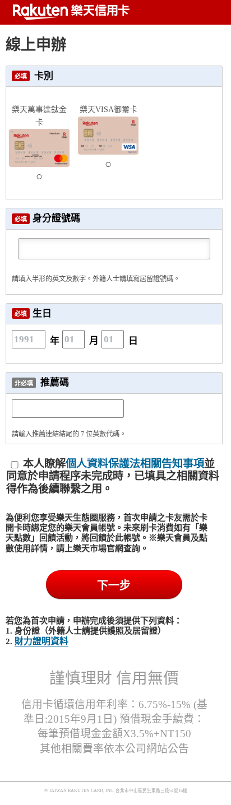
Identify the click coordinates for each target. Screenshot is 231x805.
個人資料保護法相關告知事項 (135, 463)
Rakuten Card (70, 12)
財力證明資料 (41, 641)
